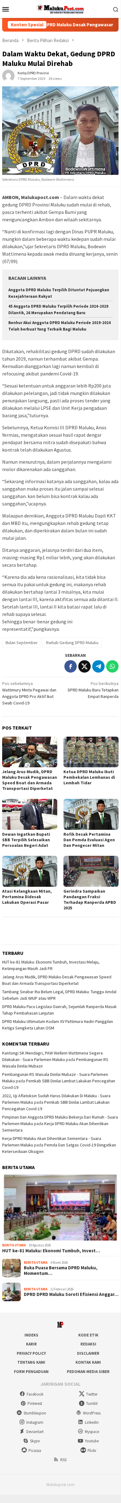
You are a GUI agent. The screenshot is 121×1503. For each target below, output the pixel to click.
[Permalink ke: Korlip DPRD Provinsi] (8, 75)
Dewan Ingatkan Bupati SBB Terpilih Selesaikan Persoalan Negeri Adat (26, 839)
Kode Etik (88, 1335)
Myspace (92, 1431)
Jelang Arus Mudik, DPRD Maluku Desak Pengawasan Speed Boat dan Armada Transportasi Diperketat (29, 780)
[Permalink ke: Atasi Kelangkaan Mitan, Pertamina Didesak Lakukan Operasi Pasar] (29, 871)
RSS (63, 1459)
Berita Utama (14, 1245)
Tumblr (92, 1403)
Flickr (92, 1450)
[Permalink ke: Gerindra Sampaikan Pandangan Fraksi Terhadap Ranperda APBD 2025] (91, 871)
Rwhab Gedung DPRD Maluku (72, 642)
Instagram (34, 1422)
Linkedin (92, 1422)
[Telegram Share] (98, 666)
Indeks (31, 1335)
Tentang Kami (31, 1362)
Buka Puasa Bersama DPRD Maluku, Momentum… (60, 1270)
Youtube (92, 1441)
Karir (31, 1344)
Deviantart (35, 1431)
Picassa (34, 1450)
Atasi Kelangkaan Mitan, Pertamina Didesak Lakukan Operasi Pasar (27, 896)
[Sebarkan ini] (70, 666)
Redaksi (88, 1344)
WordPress (92, 1413)
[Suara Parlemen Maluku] (60, 8)
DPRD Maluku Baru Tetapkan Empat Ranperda (93, 690)
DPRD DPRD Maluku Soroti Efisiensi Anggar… (71, 1294)
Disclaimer (88, 1353)
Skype (35, 1441)
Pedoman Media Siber (88, 1371)
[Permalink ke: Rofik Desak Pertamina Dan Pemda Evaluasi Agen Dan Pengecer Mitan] (91, 814)
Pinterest (35, 1403)
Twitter (91, 1394)
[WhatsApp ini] (112, 666)
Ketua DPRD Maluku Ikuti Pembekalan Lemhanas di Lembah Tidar (89, 777)
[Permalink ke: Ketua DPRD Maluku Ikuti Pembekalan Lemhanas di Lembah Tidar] (91, 752)
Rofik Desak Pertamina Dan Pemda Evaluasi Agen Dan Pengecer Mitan (89, 839)
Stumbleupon (35, 1413)
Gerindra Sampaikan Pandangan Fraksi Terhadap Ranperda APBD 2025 (89, 899)
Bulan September (22, 642)
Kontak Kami (88, 1362)
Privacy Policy (31, 1353)
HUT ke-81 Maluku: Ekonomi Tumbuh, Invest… (51, 1251)
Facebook (35, 1394)
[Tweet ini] (84, 666)
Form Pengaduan (31, 1371)
